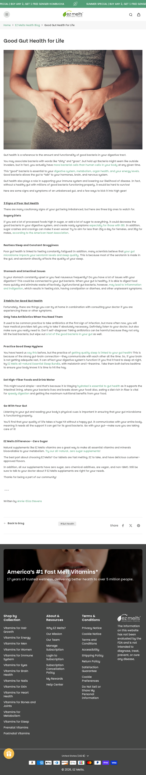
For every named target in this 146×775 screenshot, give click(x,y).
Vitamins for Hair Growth (15, 630)
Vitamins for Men (15, 643)
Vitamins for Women (18, 649)
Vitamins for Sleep (16, 721)
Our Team (53, 640)
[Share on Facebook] (123, 526)
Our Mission (54, 634)
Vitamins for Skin (15, 687)
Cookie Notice (91, 634)
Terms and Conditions (89, 641)
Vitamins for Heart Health (16, 694)
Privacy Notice (92, 628)
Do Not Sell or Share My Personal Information (91, 692)
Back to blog (16, 523)
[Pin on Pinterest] (138, 526)
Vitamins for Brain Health (16, 673)
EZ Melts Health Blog (27, 25)
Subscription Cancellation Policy (55, 668)
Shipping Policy (92, 655)
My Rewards (54, 679)
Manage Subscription (55, 647)
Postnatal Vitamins (17, 733)
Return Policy (91, 661)
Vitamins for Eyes (15, 665)
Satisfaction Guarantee (90, 669)
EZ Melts (78, 769)
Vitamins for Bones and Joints (20, 704)
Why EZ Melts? (56, 628)
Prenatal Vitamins (16, 727)
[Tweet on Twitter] (131, 526)
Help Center (54, 684)
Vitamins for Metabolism (12, 714)
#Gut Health (67, 523)
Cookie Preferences (90, 678)
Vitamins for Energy (17, 638)
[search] (131, 14)
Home (7, 25)
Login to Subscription (55, 657)
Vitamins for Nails (16, 681)
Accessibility (90, 649)
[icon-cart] (138, 14)
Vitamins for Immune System (18, 657)
